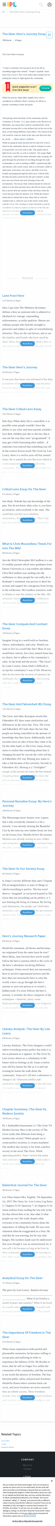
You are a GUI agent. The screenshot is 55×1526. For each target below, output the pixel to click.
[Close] (52, 1481)
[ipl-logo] (12, 6)
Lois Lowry (5, 1440)
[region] (27, 1501)
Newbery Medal (7, 1447)
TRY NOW (45, 88)
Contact (27, 1468)
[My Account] (51, 4)
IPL (3, 12)
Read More (27, 343)
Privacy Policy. (29, 1516)
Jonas (23, 121)
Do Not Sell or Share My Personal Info (27, 1521)
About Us (27, 1465)
